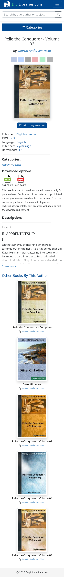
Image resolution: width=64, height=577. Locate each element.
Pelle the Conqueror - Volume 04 (32, 498)
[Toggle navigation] (57, 4)
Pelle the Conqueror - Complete (32, 327)
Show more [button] (9, 266)
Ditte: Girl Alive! (32, 384)
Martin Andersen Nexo (34, 50)
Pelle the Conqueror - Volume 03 (32, 555)
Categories (33, 27)
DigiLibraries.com (27, 134)
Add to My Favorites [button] (34, 125)
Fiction (6, 164)
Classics (16, 164)
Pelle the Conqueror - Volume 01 (32, 441)
